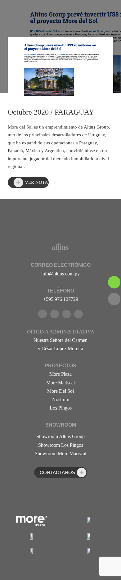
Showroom (60, 425)
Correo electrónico (61, 265)
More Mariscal (60, 382)
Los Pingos (61, 407)
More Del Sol (60, 391)
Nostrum (60, 399)
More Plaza (60, 374)
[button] (28, 182)
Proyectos (60, 365)
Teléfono (60, 290)
